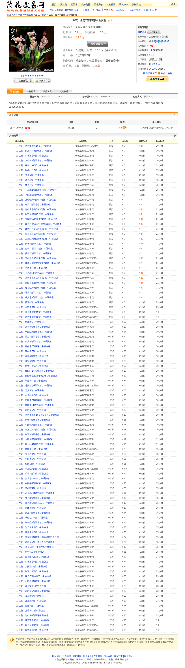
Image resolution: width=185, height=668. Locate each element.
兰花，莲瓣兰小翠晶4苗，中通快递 (35, 385)
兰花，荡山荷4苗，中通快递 (32, 488)
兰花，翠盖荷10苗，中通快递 (32, 380)
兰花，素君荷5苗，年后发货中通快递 (36, 542)
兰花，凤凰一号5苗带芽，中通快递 (35, 150)
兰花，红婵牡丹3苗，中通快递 (33, 170)
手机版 (86, 10)
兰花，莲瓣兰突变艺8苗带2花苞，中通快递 (39, 263)
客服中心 (128, 656)
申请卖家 (108, 10)
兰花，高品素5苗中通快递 (31, 596)
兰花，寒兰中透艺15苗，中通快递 (34, 312)
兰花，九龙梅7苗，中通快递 (32, 601)
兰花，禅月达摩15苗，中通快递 (33, 625)
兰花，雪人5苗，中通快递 (31, 390)
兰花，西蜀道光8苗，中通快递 (33, 532)
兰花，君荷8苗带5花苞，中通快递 (34, 292)
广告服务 (97, 656)
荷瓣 (44, 14)
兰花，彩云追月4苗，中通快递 (33, 527)
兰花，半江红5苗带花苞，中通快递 (35, 331)
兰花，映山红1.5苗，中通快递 (33, 517)
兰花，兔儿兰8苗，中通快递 (32, 454)
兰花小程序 (135, 10)
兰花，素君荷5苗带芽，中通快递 (34, 591)
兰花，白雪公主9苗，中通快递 (33, 366)
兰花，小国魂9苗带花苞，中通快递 (35, 424)
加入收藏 (108, 656)
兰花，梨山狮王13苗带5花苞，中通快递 (37, 375)
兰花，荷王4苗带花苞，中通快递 (34, 512)
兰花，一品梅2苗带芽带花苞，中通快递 (37, 190)
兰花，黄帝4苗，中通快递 (31, 180)
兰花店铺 (98, 4)
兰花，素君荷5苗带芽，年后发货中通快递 (38, 537)
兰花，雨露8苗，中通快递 (31, 322)
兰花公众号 (121, 10)
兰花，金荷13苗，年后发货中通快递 (36, 547)
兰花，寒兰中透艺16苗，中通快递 (34, 146)
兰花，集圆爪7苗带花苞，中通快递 (35, 400)
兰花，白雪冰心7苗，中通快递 (33, 155)
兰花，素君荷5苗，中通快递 (32, 410)
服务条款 (87, 656)
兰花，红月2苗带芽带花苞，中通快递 (36, 503)
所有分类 (17, 14)
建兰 (37, 14)
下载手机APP (150, 10)
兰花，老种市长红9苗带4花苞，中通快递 (38, 278)
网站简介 (56, 656)
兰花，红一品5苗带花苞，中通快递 (35, 522)
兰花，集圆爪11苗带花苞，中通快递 (36, 405)
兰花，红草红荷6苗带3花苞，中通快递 (37, 287)
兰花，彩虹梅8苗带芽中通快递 (33, 615)
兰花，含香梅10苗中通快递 (31, 610)
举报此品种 (166, 73)
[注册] (76, 10)
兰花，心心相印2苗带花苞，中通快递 (36, 273)
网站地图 (77, 656)
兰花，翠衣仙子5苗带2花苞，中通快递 (37, 234)
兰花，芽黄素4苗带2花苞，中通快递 (36, 297)
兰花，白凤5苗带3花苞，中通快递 (34, 341)
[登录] (68, 10)
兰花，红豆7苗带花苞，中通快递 (34, 204)
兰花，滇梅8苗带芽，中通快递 (33, 473)
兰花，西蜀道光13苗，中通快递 (33, 556)
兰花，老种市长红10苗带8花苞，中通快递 (38, 415)
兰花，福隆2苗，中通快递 (31, 605)
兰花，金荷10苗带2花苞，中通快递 (35, 248)
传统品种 (28, 14)
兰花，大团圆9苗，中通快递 (32, 508)
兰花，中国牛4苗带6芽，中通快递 (34, 483)
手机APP (123, 4)
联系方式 (67, 656)
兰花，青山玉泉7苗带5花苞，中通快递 (37, 209)
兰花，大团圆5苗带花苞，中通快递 (35, 439)
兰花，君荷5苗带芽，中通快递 (33, 356)
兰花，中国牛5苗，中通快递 (32, 459)
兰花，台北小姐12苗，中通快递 (33, 478)
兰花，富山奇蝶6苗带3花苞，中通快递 (37, 283)
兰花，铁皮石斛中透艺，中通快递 (34, 576)
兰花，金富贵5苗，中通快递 (32, 307)
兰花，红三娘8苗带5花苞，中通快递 (36, 214)
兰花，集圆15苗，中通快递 (31, 464)
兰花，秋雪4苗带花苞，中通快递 (34, 420)
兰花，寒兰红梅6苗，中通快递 (33, 165)
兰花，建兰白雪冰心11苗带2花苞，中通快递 (39, 224)
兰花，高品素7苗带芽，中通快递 (34, 346)
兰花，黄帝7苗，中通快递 (31, 185)
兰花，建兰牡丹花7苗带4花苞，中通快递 (38, 229)
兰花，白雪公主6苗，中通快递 (33, 395)
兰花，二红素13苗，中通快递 (32, 268)
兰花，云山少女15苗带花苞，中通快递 (37, 258)
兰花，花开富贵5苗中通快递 (32, 586)
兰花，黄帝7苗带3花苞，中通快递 (34, 253)
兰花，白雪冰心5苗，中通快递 (33, 561)
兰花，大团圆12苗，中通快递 (32, 566)
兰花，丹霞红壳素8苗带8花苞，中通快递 (38, 239)
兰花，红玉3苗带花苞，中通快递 (34, 434)
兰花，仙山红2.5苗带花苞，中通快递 (36, 371)
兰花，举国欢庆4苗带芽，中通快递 (35, 194)
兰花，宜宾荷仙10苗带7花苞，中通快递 (37, 219)
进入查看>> (154, 64)
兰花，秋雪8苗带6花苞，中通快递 (34, 243)
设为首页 (118, 656)
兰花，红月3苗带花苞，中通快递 (34, 498)
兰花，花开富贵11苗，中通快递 (33, 620)
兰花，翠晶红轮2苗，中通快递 (33, 468)
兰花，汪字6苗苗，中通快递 (32, 361)
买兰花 (63, 4)
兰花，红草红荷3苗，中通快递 (33, 571)
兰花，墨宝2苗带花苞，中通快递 (34, 336)
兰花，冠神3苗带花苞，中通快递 (34, 327)
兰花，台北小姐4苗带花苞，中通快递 (36, 493)
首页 (54, 4)
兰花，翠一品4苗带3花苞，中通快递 (36, 444)
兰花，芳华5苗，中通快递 (31, 175)
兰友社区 (111, 4)
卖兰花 (74, 4)
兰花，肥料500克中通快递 (31, 552)
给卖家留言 (151, 73)
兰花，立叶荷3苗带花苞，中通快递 (35, 160)
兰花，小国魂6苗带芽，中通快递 (34, 581)
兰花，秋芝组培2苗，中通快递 (33, 630)
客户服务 (96, 10)
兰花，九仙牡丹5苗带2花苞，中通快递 (37, 199)
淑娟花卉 (142, 32)
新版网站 (136, 4)
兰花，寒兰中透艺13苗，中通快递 (34, 317)
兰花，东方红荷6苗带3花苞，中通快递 (37, 429)
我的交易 (85, 4)
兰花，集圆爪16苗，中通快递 (32, 449)
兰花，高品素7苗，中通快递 (32, 351)
